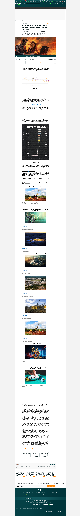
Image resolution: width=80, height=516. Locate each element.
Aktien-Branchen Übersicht (37, 500)
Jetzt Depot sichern (28, 498)
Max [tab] (33, 59)
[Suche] (39, 3)
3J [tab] (27, 59)
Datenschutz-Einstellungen (42, 502)
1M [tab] (21, 59)
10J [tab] (30, 59)
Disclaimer (34, 502)
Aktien (19, 20)
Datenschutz (37, 502)
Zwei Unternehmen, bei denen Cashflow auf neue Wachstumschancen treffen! (40, 474)
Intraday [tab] (17, 59)
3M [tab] (23, 59)
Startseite (16, 20)
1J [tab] (25, 59)
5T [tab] (19, 59)
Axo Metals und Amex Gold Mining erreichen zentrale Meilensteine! (20, 474)
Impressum (31, 502)
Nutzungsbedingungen (48, 502)
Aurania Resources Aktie (24, 20)
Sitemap (42, 500)
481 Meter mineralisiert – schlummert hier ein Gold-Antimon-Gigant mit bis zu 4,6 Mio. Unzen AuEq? (50, 474)
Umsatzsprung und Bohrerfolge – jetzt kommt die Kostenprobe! (30, 474)
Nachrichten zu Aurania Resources (32, 20)
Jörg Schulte (27, 31)
